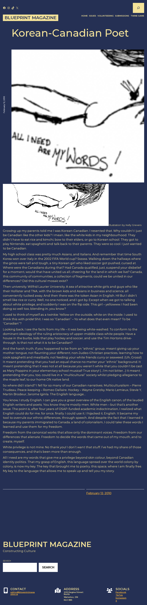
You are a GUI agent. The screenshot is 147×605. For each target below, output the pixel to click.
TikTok (119, 595)
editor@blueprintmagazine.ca (22, 593)
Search (7, 561)
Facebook (121, 592)
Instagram (121, 598)
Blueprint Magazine (30, 17)
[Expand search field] (138, 8)
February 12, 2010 (98, 493)
